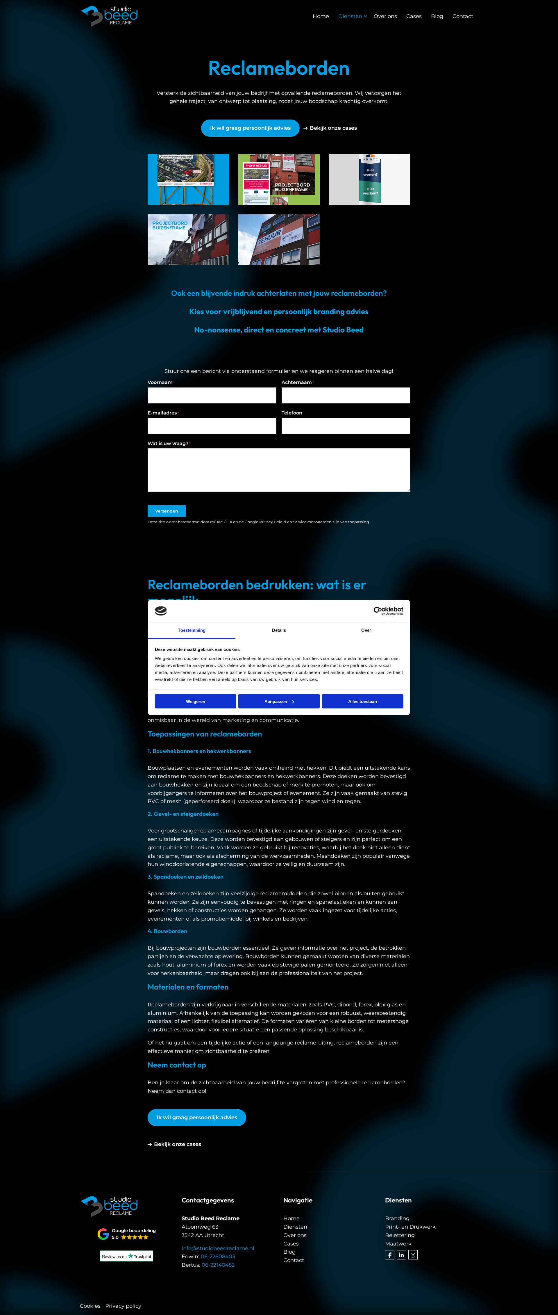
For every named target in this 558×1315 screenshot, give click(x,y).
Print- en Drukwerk (410, 1227)
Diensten (350, 16)
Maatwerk (398, 1244)
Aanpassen (275, 701)
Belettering (400, 1235)
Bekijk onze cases (333, 128)
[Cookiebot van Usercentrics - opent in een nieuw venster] (378, 610)
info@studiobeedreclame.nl (218, 1248)
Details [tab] (279, 630)
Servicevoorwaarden (312, 522)
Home (321, 16)
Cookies (90, 1306)
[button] (127, 1234)
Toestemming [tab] (191, 630)
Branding (397, 1218)
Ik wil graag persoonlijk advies (250, 128)
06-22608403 (218, 1256)
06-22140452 (218, 1265)
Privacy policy (123, 1306)
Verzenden (166, 511)
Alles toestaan (362, 701)
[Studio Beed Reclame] (109, 16)
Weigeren (195, 701)
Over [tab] (366, 630)
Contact (463, 16)
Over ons (385, 16)
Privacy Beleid (272, 522)
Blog (437, 16)
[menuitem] (321, 16)
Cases (414, 16)
